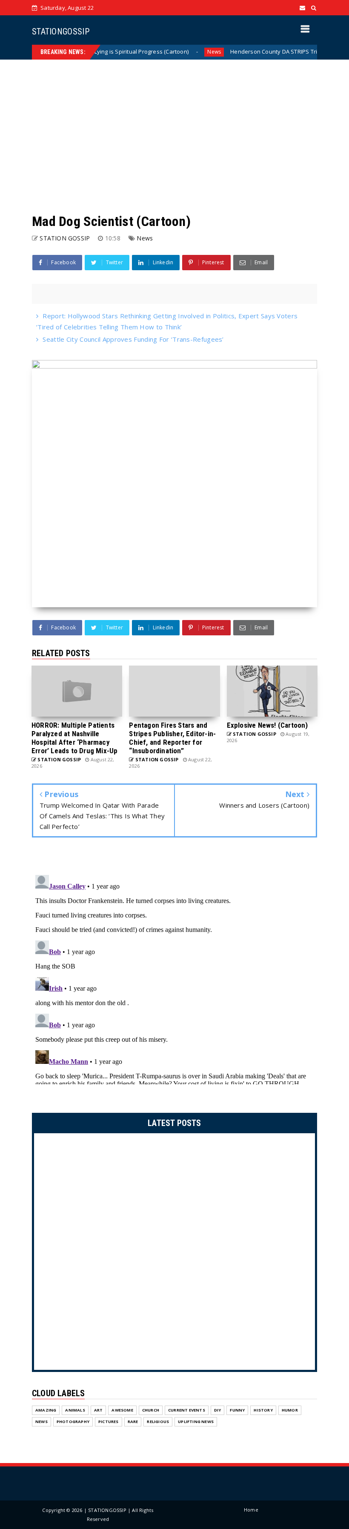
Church (150, 1410)
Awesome (122, 1410)
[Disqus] (174, 978)
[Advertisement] (174, 136)
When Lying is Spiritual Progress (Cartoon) (106, 51)
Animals (75, 1410)
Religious (158, 1421)
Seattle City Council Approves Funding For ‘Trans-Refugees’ (133, 339)
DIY (217, 1410)
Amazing (45, 1410)
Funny (237, 1410)
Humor (290, 1410)
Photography (73, 1421)
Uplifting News (196, 1421)
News (188, 51)
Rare (133, 1421)
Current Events (186, 1410)
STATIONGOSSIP (60, 31)
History (263, 1410)
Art (98, 1410)
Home (251, 1509)
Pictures (108, 1421)
